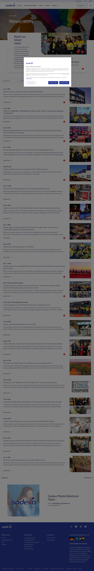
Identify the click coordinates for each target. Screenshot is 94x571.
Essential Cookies (53, 82)
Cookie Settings (31, 82)
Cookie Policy (29, 78)
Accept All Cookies (64, 82)
